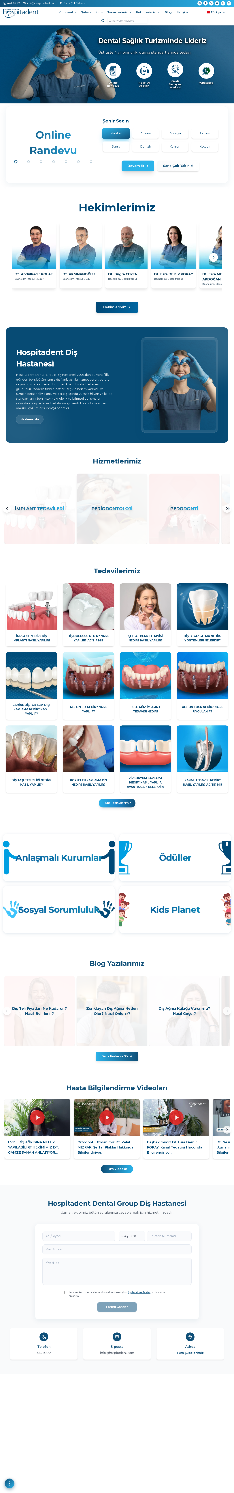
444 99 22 (44, 1353)
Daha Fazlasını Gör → (117, 1056)
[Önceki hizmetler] (7, 509)
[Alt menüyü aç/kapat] (76, 12)
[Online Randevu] (113, 71)
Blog (168, 12)
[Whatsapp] (206, 71)
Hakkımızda (29, 419)
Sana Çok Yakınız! (178, 166)
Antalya (175, 133)
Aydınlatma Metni (139, 1292)
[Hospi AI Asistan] (144, 71)
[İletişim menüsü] (9, 1483)
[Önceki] (20, 257)
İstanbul (116, 133)
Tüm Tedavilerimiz (117, 803)
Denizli (145, 146)
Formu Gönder (117, 1307)
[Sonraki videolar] (227, 1130)
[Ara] (103, 20)
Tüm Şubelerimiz (190, 1353)
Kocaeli (204, 146)
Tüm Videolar (117, 1169)
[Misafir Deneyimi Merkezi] (175, 69)
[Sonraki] (213, 257)
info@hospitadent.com (117, 1353)
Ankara (145, 133)
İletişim (182, 12)
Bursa (116, 146)
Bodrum (205, 133)
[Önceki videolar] (7, 1130)
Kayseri (175, 146)
